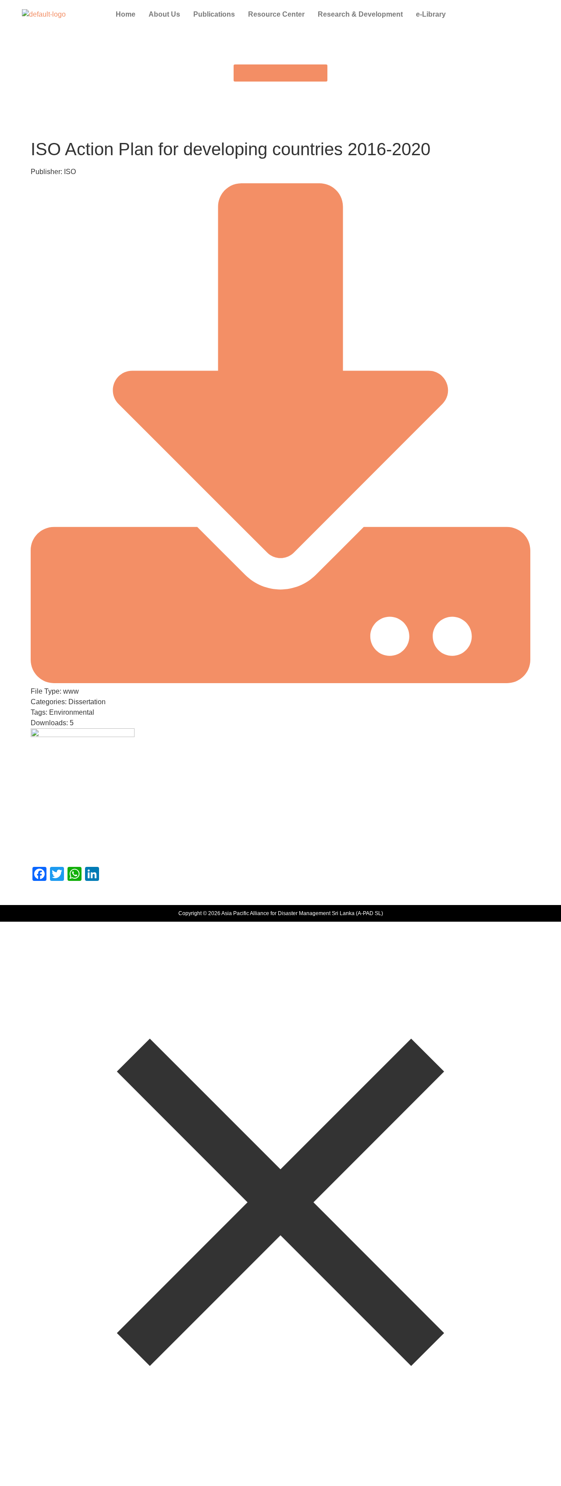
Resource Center (276, 14)
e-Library (431, 14)
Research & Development (360, 14)
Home (125, 14)
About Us (164, 14)
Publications (214, 14)
